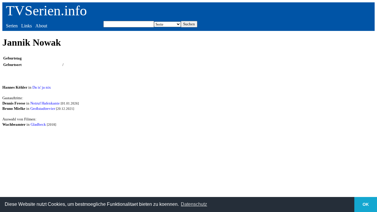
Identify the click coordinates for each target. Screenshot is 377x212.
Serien (12, 25)
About (41, 25)
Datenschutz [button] (194, 204)
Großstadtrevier (42, 108)
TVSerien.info (46, 10)
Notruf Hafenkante (45, 103)
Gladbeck (38, 124)
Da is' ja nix (41, 87)
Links (26, 25)
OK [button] (366, 204)
